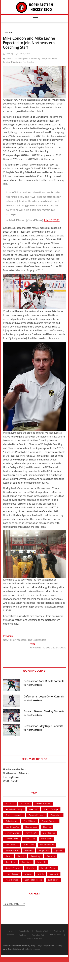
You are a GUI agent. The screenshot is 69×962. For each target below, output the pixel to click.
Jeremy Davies (12, 832)
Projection (44, 850)
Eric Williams (29, 821)
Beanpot (33, 809)
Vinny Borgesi (12, 879)
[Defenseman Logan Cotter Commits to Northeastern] (11, 701)
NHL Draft (29, 844)
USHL (41, 873)
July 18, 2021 (52, 220)
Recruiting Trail (42, 931)
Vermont (54, 873)
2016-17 (10, 803)
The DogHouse (11, 777)
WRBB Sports (10, 780)
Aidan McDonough (14, 809)
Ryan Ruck (10, 862)
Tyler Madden (12, 873)
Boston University (14, 815)
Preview (28, 850)
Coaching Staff (21, 58)
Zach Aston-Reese (33, 879)
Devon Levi (55, 815)
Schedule (41, 862)
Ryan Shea (26, 862)
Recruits (51, 856)
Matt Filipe (30, 838)
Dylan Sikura (11, 821)
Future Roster (24, 931)
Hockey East (31, 827)
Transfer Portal (48, 868)
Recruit (21, 856)
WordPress (8, 949)
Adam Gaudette (43, 803)
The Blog (9, 53)
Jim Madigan (49, 832)
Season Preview (13, 868)
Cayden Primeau (36, 815)
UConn (28, 873)
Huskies (47, 827)
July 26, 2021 (24, 53)
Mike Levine (16, 62)
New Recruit (11, 844)
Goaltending (34, 58)
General (7, 32)
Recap (8, 856)
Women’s (10, 934)
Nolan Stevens (47, 844)
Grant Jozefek (12, 827)
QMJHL (58, 850)
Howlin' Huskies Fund (14, 769)
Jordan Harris (12, 838)
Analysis (57, 931)
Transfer (31, 868)
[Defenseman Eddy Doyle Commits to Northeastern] (11, 730)
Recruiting (36, 856)
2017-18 (25, 803)
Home (10, 931)
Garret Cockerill (49, 821)
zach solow (53, 879)
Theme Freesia (54, 945)
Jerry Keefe (46, 58)
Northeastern (29, 62)
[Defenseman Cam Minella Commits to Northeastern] (11, 685)
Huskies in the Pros (34, 939)
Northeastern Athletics (16, 773)
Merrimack (46, 838)
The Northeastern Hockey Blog (19, 945)
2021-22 (10, 58)
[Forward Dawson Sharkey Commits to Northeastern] (11, 715)
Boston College (51, 809)
